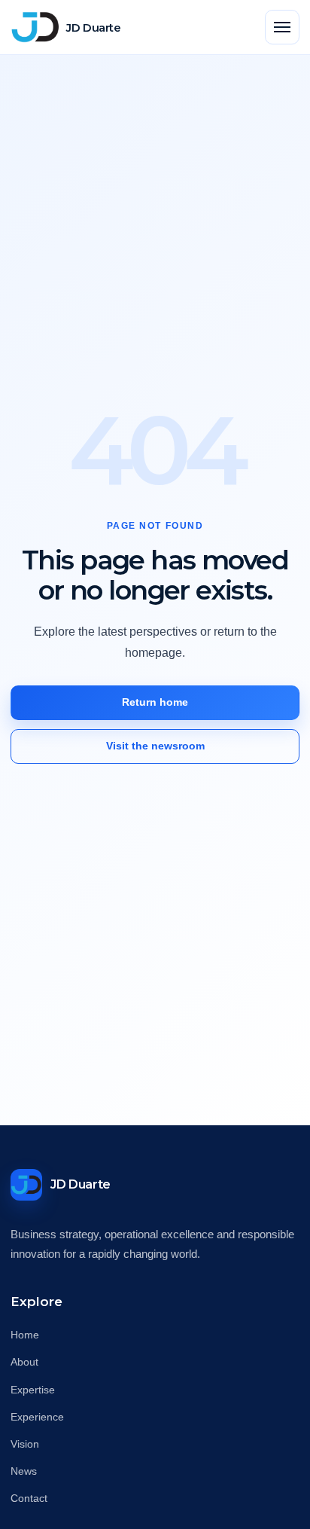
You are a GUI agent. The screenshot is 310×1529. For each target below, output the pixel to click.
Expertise (33, 1390)
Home (25, 1335)
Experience (37, 1417)
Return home (155, 702)
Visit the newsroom (155, 746)
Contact (29, 1498)
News (24, 1471)
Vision (25, 1444)
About (24, 1362)
